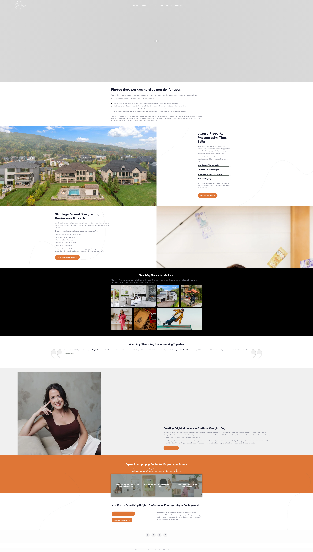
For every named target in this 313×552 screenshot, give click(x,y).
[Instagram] (148, 535)
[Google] (165, 535)
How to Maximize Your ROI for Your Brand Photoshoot (126, 485)
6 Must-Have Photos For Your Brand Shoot (187, 485)
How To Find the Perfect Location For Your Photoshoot (156, 485)
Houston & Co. (174, 549)
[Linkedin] (159, 535)
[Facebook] (153, 535)
